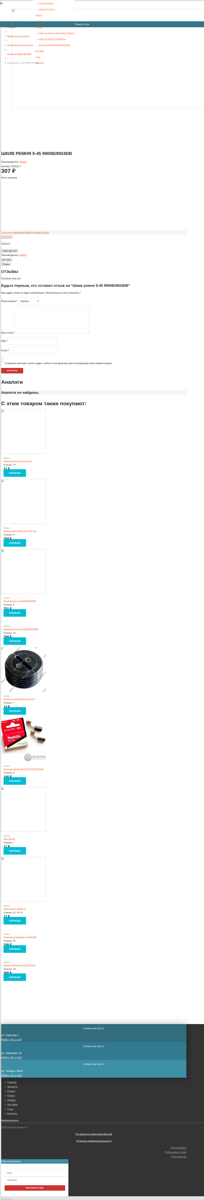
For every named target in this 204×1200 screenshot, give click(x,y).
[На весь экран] (8, 1199)
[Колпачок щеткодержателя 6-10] (23, 691)
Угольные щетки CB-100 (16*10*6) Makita (24, 769)
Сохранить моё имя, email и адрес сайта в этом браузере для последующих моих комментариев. (58, 363)
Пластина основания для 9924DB (20, 937)
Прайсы (11, 1100)
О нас (10, 1109)
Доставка (12, 1104)
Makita (22, 162)
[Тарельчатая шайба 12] (23, 901)
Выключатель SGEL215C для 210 (20, 531)
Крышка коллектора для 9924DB (19, 965)
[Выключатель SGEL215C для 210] (23, 523)
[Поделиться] (5, 1199)
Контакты (12, 1113)
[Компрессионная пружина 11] (23, 453)
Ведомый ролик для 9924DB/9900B (21, 629)
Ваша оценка (9, 301)
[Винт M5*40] (23, 831)
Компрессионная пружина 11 (18, 461)
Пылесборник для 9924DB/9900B (20, 601)
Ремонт (11, 1091)
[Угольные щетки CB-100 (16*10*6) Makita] (23, 761)
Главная (11, 1082)
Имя (4, 341)
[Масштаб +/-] (11, 1199)
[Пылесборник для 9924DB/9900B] (23, 593)
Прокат (11, 1095)
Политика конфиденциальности (93, 1141)
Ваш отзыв (8, 332)
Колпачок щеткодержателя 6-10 (19, 699)
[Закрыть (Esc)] (2, 1199)
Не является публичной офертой (94, 1134)
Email (5, 350)
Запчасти (12, 1086)
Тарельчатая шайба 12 (15, 909)
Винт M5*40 (9, 839)
